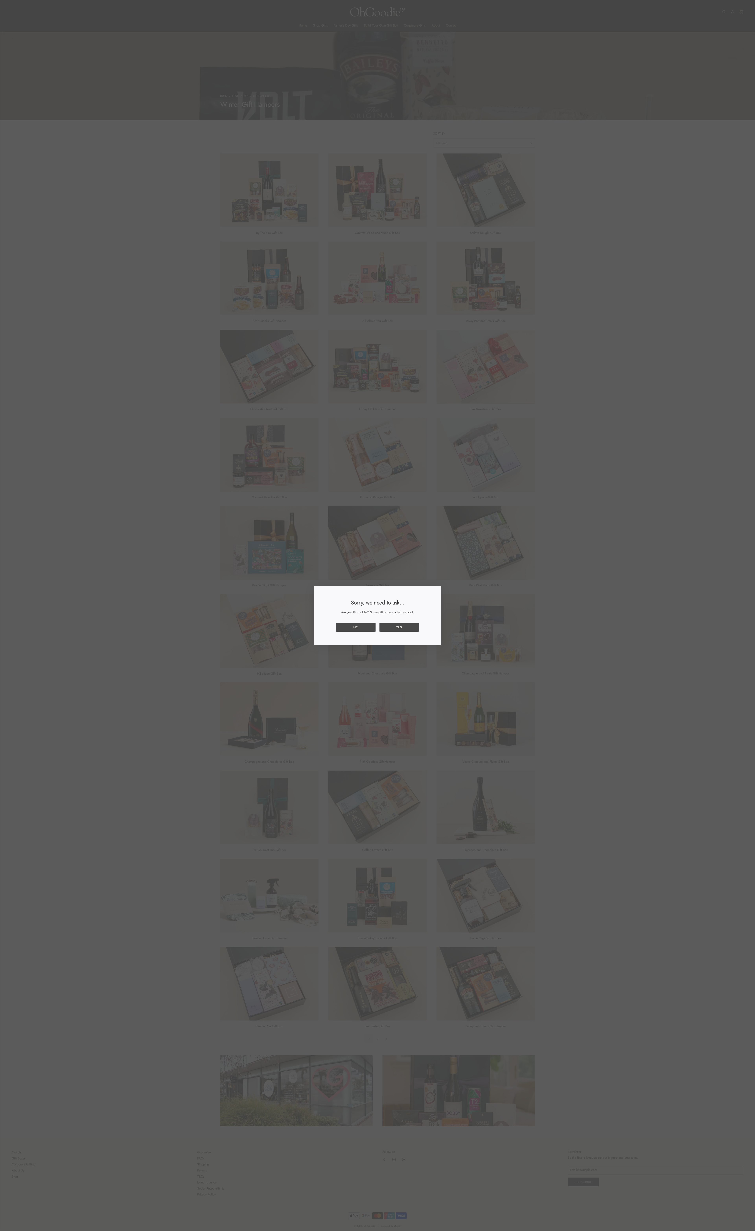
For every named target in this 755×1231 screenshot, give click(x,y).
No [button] (356, 627)
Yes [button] (399, 627)
